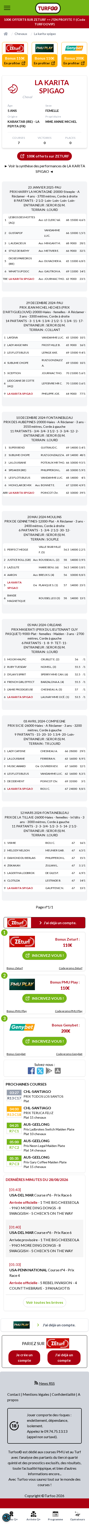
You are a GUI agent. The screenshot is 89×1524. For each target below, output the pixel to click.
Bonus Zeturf (15, 968)
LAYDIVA (12, 337)
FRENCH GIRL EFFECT (20, 682)
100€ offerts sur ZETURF (48, 156)
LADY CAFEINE (16, 751)
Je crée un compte (24, 1357)
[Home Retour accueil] (48, 8)
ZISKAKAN (13, 865)
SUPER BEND (17, 447)
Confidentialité (64, 1394)
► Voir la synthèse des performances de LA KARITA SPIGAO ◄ (44, 168)
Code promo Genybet (69, 1054)
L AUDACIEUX (17, 243)
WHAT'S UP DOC (19, 271)
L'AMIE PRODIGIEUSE (20, 689)
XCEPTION (14, 373)
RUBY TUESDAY (16, 667)
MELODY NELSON (18, 850)
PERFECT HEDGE (17, 549)
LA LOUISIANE (17, 462)
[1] (22, 941)
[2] (22, 984)
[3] (22, 1027)
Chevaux (21, 34)
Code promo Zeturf (70, 968)
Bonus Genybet (16, 1054)
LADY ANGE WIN (17, 345)
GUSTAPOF (16, 233)
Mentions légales (36, 1394)
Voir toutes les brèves (44, 1302)
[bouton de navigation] (7, 8)
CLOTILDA (13, 880)
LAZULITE (13, 567)
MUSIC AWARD (16, 766)
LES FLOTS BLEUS (18, 352)
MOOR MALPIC (16, 659)
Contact (14, 1394)
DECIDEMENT (15, 781)
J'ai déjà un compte (64, 1357)
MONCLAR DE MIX (20, 485)
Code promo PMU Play (68, 1011)
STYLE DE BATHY (19, 250)
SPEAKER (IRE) (17, 470)
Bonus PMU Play (17, 1011)
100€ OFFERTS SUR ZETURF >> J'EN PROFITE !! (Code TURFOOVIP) (44, 22)
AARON (12, 575)
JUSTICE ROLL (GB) (19, 559)
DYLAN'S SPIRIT (16, 674)
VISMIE (11, 843)
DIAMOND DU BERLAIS (21, 858)
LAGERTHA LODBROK (21, 873)
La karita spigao (45, 34)
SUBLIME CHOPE (18, 363)
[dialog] (6, 1518)
